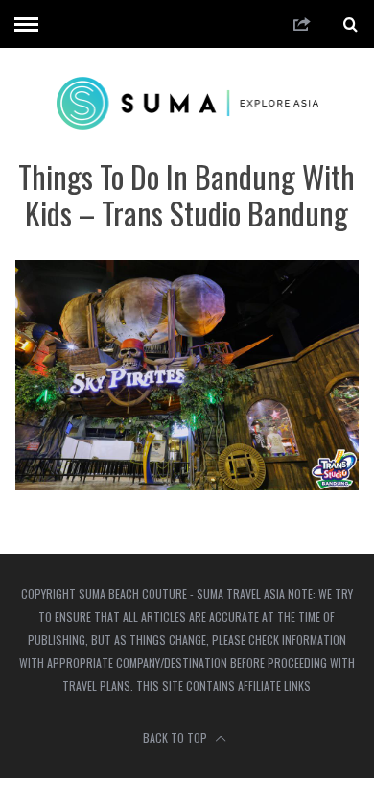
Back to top (176, 737)
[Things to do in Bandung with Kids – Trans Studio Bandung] (187, 484)
